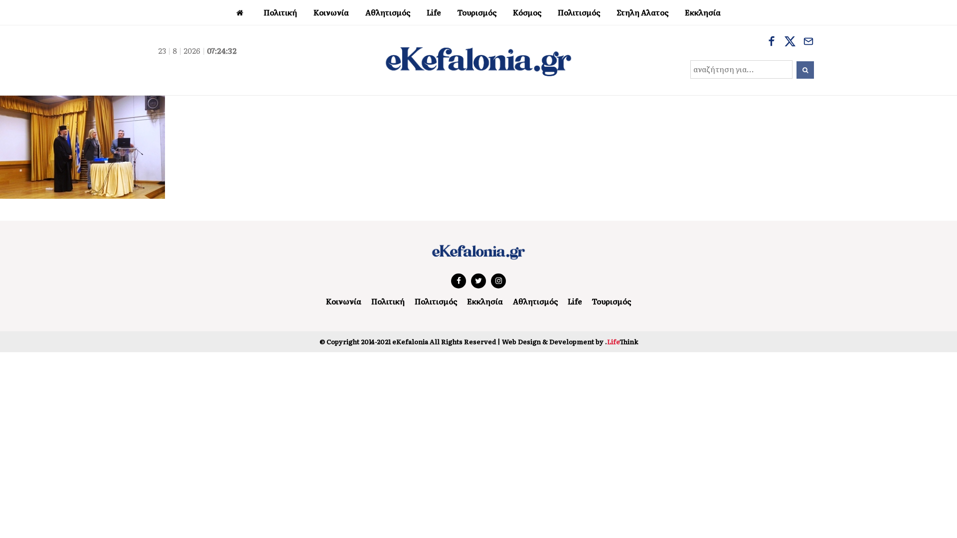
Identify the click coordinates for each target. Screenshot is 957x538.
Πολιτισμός (436, 301)
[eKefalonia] (478, 60)
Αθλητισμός (535, 301)
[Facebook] (771, 42)
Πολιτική (388, 301)
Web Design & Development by (570, 341)
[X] (790, 42)
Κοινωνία (343, 301)
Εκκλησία (485, 301)
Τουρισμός (611, 301)
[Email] (808, 42)
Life (575, 301)
